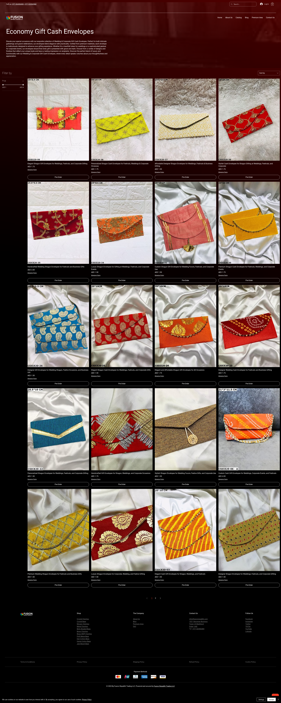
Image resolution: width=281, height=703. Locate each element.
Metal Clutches (82, 626)
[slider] (3, 84)
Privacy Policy (87, 699)
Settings (261, 699)
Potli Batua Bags (83, 636)
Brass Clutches (82, 631)
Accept (271, 699)
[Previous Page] (147, 598)
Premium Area (138, 624)
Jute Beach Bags (83, 644)
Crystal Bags (81, 622)
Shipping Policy (32, 169)
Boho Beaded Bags (84, 629)
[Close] (278, 699)
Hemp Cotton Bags (84, 641)
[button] (272, 4)
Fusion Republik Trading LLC (164, 686)
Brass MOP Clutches (84, 634)
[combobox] (269, 73)
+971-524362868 (30, 4)
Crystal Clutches (83, 619)
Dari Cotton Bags (83, 639)
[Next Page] (160, 598)
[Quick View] (58, 120)
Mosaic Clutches (83, 624)
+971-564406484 (18, 4)
